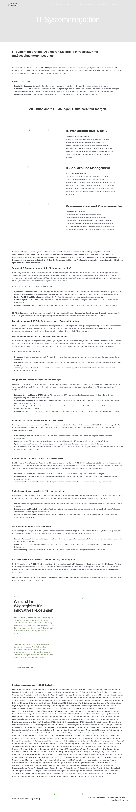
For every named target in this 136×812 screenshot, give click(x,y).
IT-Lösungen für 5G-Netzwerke (96, 730)
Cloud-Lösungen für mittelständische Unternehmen (42, 695)
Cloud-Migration (92, 695)
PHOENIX (48, 4)
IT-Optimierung (76, 738)
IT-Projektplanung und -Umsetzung (106, 738)
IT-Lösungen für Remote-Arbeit (59, 735)
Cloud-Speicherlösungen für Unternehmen (93, 697)
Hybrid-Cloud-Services (92, 711)
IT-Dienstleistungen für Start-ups (100, 725)
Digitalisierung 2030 (59, 703)
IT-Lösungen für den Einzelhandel (35, 733)
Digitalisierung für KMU (79, 706)
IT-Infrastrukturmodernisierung (66, 727)
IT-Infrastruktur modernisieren (44, 727)
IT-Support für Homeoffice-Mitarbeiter (66, 746)
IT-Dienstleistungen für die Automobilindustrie (47, 725)
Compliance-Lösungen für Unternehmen (98, 700)
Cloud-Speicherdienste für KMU (23, 697)
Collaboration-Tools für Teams (72, 700)
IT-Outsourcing (88, 738)
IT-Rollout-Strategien (71, 741)
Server (34, 427)
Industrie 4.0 (29, 727)
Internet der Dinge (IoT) (99, 714)
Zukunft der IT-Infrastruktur (78, 776)
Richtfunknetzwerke (85, 768)
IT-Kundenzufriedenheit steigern (64, 730)
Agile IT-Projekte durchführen (67, 689)
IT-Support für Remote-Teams (75, 749)
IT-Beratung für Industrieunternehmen (55, 716)
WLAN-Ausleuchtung (57, 773)
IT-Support (48, 746)
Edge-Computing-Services (63, 708)
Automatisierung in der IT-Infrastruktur (43, 689)
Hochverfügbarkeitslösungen (22, 714)
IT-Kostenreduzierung (44, 730)
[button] (74, 4)
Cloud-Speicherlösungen (68, 697)
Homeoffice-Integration (41, 714)
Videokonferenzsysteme (29, 776)
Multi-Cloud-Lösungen (78, 760)
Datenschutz (90, 4)
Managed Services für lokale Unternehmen (54, 760)
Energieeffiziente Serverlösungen (24, 711)
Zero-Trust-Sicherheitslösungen (23, 773)
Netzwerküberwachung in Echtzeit (57, 763)
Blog (31, 799)
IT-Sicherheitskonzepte (88, 743)
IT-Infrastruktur (87, 139)
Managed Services (32, 760)
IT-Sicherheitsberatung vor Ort (68, 743)
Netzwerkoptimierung (37, 763)
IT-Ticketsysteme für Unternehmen (35, 754)
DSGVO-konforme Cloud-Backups (41, 708)
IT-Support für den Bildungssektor (91, 746)
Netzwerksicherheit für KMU (106, 763)
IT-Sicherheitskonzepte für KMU (108, 743)
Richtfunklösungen (70, 768)
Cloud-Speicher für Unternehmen (47, 697)
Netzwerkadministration (20, 763)
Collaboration (50, 700)
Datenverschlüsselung (20, 703)
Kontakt (80, 4)
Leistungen (59, 4)
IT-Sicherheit (102, 257)
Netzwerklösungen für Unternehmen (83, 763)
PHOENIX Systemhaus (49, 68)
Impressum (102, 4)
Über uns (69, 4)
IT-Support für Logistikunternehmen (52, 749)
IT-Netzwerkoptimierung (62, 738)
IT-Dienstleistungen (23, 725)
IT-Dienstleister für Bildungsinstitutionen (65, 722)
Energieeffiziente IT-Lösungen (83, 708)
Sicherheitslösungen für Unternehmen (106, 771)
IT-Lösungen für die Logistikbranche (35, 735)
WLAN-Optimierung (42, 773)
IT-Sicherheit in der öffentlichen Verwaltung (42, 743)
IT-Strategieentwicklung (64, 752)
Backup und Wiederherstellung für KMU (107, 689)
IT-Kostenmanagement (110, 727)
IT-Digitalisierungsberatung (105, 719)
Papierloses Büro (54, 765)
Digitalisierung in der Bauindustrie (94, 703)
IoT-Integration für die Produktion (79, 714)
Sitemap (37, 799)
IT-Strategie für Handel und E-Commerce (41, 752)
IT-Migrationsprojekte (32, 738)
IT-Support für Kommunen (30, 749)
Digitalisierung (22, 700)
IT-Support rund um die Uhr (96, 749)
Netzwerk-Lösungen (94, 760)
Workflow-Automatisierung (75, 773)
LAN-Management (48, 757)
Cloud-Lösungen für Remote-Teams (73, 695)
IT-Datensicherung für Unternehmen (82, 719)
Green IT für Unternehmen (59, 711)
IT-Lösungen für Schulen (80, 735)
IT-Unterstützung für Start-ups (77, 754)
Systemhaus (24, 313)
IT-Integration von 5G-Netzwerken (89, 727)
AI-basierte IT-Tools (85, 689)
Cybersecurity (118, 700)
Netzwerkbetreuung (109, 760)
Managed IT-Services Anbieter (102, 757)
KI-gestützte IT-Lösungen (33, 757)
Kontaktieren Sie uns (19, 577)
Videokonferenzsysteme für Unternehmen (53, 776)
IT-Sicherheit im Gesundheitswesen (101, 741)
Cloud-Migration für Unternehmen (111, 695)
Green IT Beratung (43, 711)
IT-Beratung (113, 714)
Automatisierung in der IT (21, 689)
